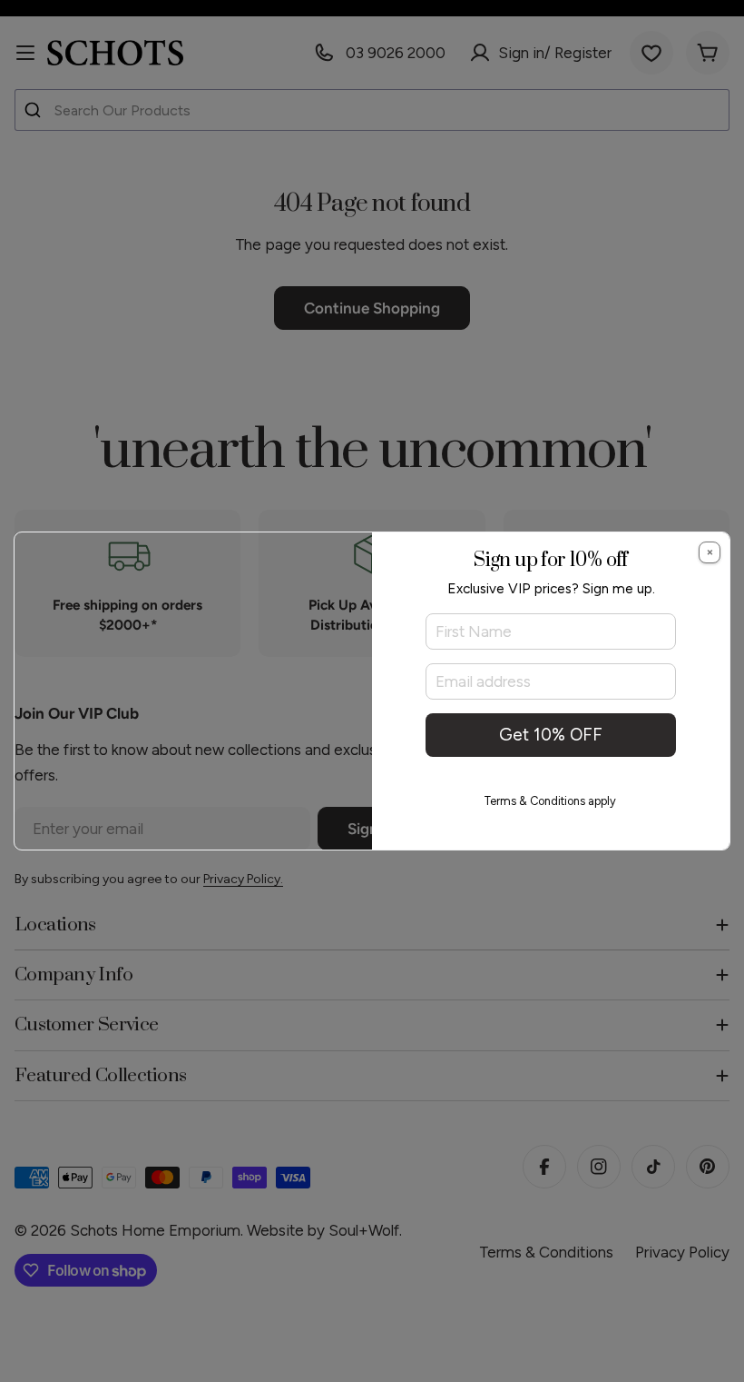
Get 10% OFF (550, 734)
